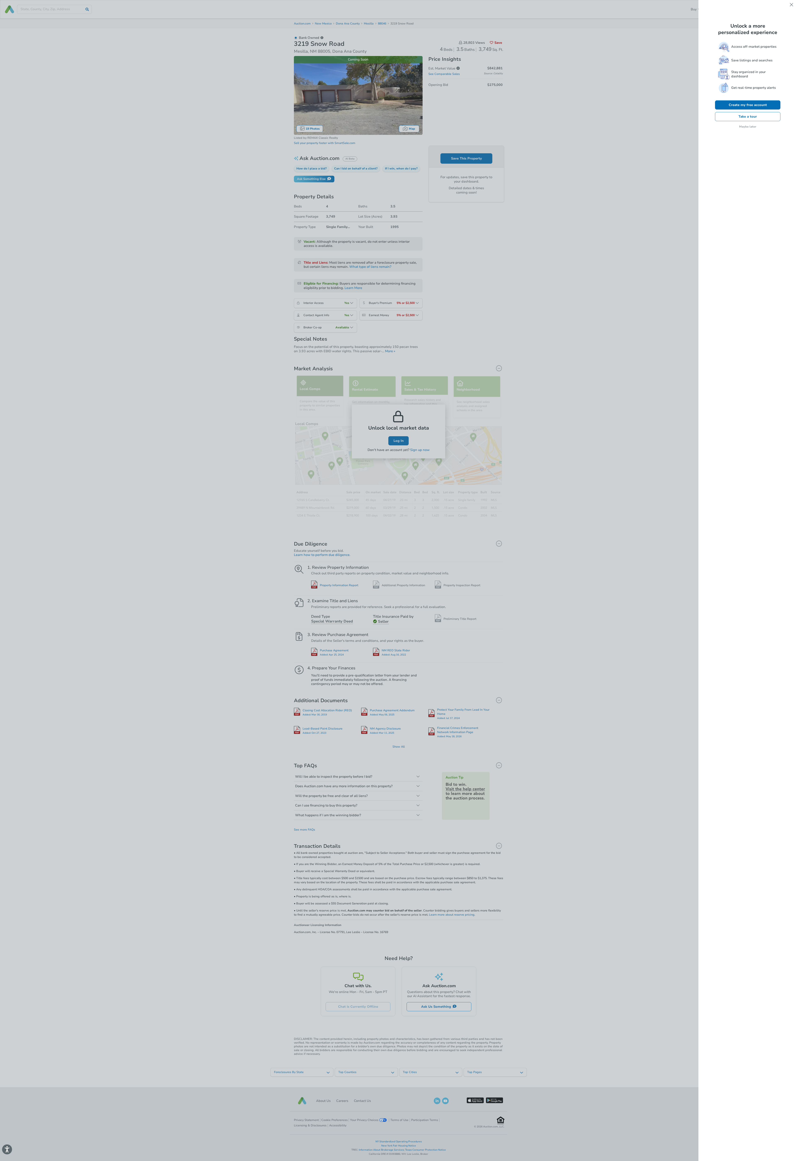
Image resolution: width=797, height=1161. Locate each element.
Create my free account (748, 105)
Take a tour (747, 116)
